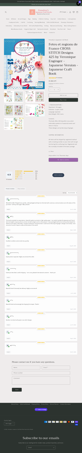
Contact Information (65, 404)
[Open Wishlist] (73, 12)
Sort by (64, 192)
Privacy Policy (44, 404)
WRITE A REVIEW (58, 175)
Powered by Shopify (28, 429)
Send (16, 389)
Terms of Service (54, 404)
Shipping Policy (36, 404)
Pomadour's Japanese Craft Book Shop (16, 429)
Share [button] (52, 151)
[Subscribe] (53, 447)
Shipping (51, 83)
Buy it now (63, 100)
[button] (6, 12)
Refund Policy (14, 404)
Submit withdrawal (25, 404)
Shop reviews (21, 188)
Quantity (51, 86)
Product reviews (10, 188)
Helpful (8, 209)
